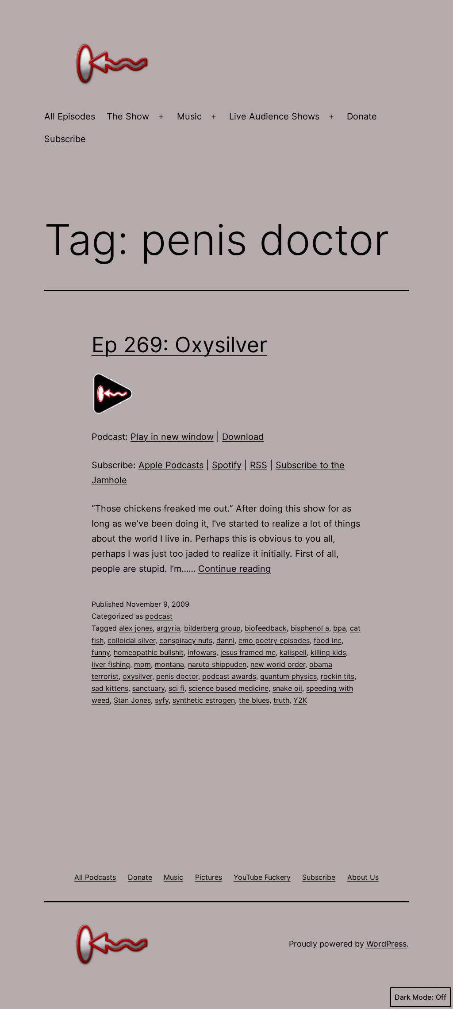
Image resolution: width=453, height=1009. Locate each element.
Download (243, 436)
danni (225, 640)
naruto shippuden (217, 664)
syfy (162, 700)
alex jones (136, 628)
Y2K (300, 700)
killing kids (328, 652)
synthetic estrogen (204, 700)
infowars (202, 652)
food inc (328, 640)
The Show (128, 116)
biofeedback (266, 628)
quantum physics (288, 676)
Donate (362, 116)
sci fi (176, 688)
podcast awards (229, 676)
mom (142, 664)
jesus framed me (248, 652)
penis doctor (177, 676)
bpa (339, 628)
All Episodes (69, 116)
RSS (258, 465)
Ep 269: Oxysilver (179, 344)
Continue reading (234, 568)
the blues (254, 700)
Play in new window (172, 436)
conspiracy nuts (185, 640)
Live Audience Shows (274, 116)
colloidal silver (131, 640)
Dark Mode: (414, 997)
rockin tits (337, 676)
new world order (277, 664)
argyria (168, 628)
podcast (159, 616)
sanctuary (148, 688)
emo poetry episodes (274, 640)
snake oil (287, 688)
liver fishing (111, 664)
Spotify (227, 465)
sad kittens (110, 688)
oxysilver (137, 676)
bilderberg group (212, 628)
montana (169, 664)
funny (101, 652)
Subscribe (65, 139)
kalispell (293, 652)
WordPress (386, 943)
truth (281, 700)
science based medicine (228, 688)
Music (189, 116)
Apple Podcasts (170, 465)
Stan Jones (132, 700)
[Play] (114, 393)
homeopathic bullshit (149, 652)
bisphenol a (310, 628)
